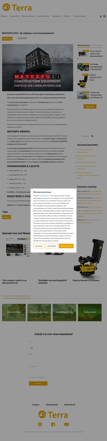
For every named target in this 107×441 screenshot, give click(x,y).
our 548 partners (44, 196)
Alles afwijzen (51, 246)
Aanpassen (39, 246)
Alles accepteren (66, 246)
